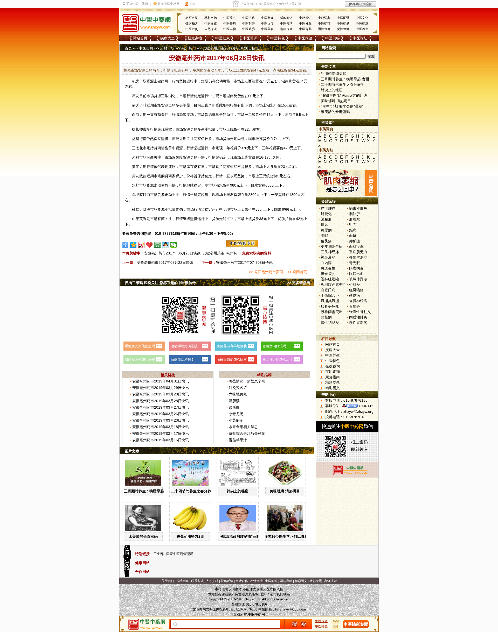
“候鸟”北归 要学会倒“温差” (342, 106)
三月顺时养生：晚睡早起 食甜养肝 (151, 491)
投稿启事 (182, 581)
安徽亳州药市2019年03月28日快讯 (160, 394)
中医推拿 (305, 23)
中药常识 (305, 18)
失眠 (324, 235)
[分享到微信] (173, 245)
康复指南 (332, 377)
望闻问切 (286, 18)
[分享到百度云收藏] (149, 245)
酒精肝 (326, 219)
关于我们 (168, 581)
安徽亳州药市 (213, 253)
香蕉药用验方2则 (190, 536)
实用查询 (332, 372)
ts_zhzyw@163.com (290, 609)
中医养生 (362, 29)
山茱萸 (137, 219)
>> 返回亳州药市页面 (266, 272)
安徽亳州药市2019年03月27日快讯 (160, 407)
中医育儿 (305, 29)
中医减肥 (248, 29)
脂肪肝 (354, 214)
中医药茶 (324, 23)
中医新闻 (267, 18)
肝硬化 (326, 214)
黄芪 (135, 167)
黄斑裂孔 (328, 274)
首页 (128, 48)
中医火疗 (267, 23)
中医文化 (362, 18)
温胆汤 (234, 401)
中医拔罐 (210, 23)
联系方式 (197, 581)
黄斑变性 (328, 268)
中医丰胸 (229, 29)
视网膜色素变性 (333, 284)
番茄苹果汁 (238, 440)
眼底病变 (356, 268)
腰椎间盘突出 (332, 312)
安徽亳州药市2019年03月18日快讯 (160, 427)
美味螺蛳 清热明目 (285, 491)
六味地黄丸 (238, 394)
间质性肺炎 (358, 317)
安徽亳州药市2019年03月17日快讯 (160, 433)
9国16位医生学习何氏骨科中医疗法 (294, 536)
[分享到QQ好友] (165, 245)
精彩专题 (332, 382)
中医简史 (229, 18)
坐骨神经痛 (358, 301)
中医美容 (267, 29)
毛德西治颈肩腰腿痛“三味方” (242, 536)
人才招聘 (212, 581)
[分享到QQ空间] (133, 245)
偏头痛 (326, 241)
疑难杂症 (195, 38)
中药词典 (324, 18)
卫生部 (159, 554)
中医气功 (286, 23)
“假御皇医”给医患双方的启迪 (344, 95)
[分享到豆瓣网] (157, 245)
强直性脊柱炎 (360, 312)
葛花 (135, 96)
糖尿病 (326, 230)
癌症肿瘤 (328, 208)
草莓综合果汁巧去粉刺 (247, 433)
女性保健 (343, 29)
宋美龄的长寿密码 (143, 536)
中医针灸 (191, 29)
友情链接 (256, 581)
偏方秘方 (191, 23)
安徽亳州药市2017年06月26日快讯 (172, 253)
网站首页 (140, 38)
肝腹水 (354, 219)
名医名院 (191, 18)
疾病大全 (167, 38)
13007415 (366, 406)
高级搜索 (330, 581)
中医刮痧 (248, 23)
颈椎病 (326, 317)
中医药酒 (343, 23)
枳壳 (135, 81)
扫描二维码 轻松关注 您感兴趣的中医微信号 (160, 283)
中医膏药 (229, 23)
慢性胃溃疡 (358, 323)
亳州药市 (188, 48)
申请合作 (242, 581)
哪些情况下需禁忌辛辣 (247, 381)
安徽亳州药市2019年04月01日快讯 (160, 381)
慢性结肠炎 (330, 323)
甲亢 (352, 225)
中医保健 (305, 38)
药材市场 (210, 18)
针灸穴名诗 (238, 388)
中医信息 (222, 38)
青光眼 (354, 263)
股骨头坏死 (330, 306)
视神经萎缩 (330, 279)
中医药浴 (362, 23)
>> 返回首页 (297, 272)
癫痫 (352, 230)
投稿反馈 (227, 581)
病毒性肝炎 (358, 208)
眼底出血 (356, 274)
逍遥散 (234, 407)
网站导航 (286, 581)
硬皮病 (354, 295)
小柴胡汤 (236, 420)
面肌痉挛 (356, 246)
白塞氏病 (328, 290)
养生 (336, 627)
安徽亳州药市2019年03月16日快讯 (160, 440)
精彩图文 (332, 388)
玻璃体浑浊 (358, 279)
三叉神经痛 (330, 252)
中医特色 (277, 38)
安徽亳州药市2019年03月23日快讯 (160, 420)
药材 (336, 621)
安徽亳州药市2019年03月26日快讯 (160, 414)
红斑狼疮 (356, 290)
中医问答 (332, 38)
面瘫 (352, 235)
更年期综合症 (332, 246)
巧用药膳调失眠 (333, 74)
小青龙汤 (236, 414)
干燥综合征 (330, 295)
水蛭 (135, 185)
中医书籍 (248, 18)
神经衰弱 (328, 257)
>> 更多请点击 (298, 283)
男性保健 (324, 29)
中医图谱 (343, 18)
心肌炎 (354, 284)
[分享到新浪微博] (141, 245)
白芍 (135, 114)
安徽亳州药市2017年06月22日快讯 (165, 262)
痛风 (324, 225)
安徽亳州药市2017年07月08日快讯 (244, 262)
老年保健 (286, 29)
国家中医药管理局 (179, 554)
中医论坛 (360, 38)
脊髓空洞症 (358, 257)
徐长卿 (137, 129)
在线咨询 (332, 366)
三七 (135, 148)
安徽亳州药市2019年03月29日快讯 (160, 388)
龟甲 (135, 195)
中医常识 (250, 38)
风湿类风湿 (330, 301)
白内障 (326, 263)
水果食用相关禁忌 (243, 427)
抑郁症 (354, 241)
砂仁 (135, 209)
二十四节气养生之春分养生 (193, 491)
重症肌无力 (358, 252)
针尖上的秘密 (237, 491)
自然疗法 (210, 29)
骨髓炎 (354, 306)
